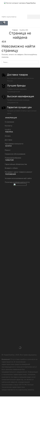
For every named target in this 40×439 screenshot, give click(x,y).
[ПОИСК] (36, 62)
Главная (15, 30)
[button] (4, 23)
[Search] (33, 17)
